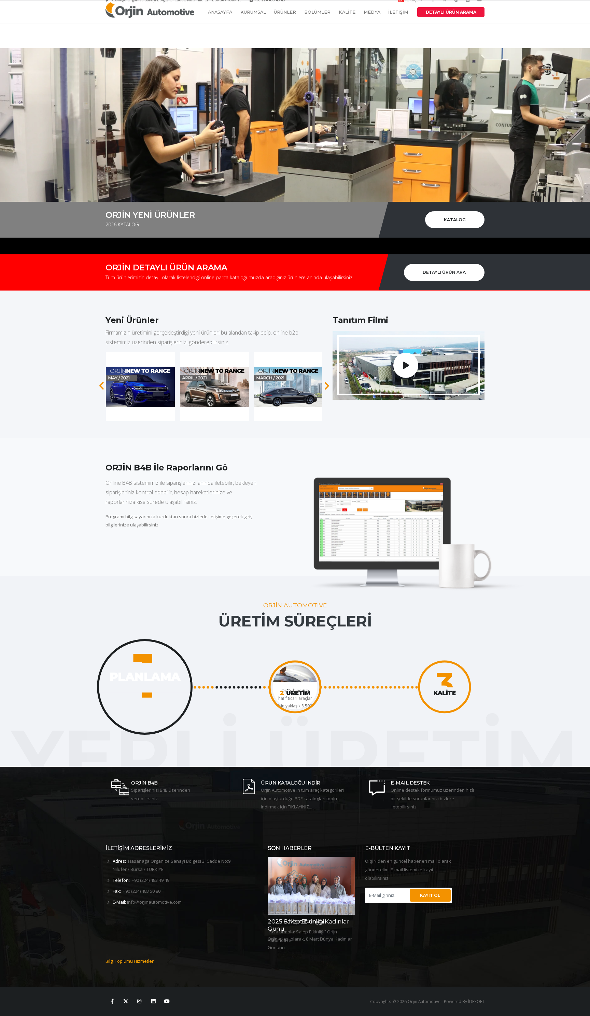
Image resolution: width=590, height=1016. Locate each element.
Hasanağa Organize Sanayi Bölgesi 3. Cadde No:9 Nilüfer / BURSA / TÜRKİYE (175, 6)
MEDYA (372, 30)
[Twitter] (445, 7)
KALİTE (347, 30)
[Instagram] (139, 1001)
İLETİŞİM (398, 30)
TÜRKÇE (412, 6)
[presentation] (102, 386)
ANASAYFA (220, 30)
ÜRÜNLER (285, 30)
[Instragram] (456, 7)
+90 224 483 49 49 (269, 6)
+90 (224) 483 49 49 (150, 880)
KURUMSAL (253, 30)
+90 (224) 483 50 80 (141, 891)
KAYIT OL (430, 895)
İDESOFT (476, 1001)
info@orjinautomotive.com (154, 902)
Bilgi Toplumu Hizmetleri (130, 961)
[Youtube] (479, 7)
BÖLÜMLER (317, 30)
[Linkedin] (468, 7)
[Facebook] (433, 7)
